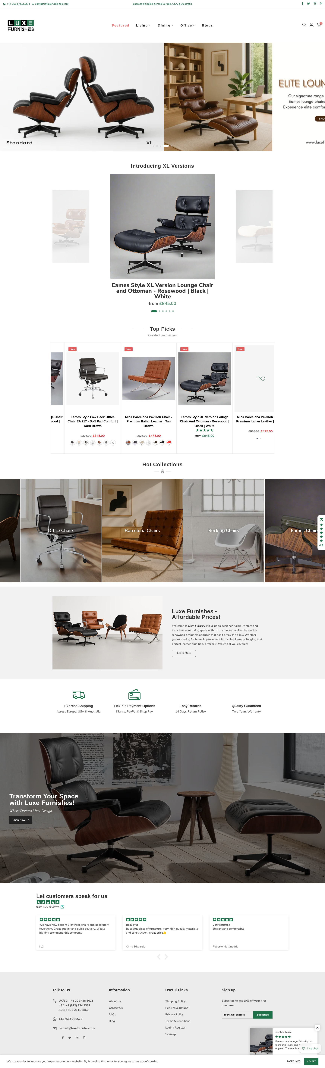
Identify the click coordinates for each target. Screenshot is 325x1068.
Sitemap (170, 1034)
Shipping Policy (175, 1001)
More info (294, 1061)
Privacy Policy (174, 1014)
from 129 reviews (47, 907)
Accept (311, 1061)
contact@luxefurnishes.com (51, 4)
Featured (121, 25)
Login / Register (175, 1028)
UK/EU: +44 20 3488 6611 (75, 1001)
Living (142, 25)
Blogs (207, 25)
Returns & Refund (176, 1008)
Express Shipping (78, 706)
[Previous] (57, 245)
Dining (164, 25)
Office (186, 25)
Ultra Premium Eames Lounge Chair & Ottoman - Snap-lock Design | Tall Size (185, 421)
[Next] (267, 245)
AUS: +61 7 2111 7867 (73, 1010)
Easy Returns (190, 706)
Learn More (184, 653)
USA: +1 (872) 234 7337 (74, 1005)
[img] (164, 902)
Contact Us (116, 1008)
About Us (115, 1001)
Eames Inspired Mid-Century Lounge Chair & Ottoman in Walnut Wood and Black (73, 421)
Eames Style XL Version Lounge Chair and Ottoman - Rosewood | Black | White (162, 291)
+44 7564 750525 (17, 4)
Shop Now (19, 820)
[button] (321, 532)
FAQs (112, 1014)
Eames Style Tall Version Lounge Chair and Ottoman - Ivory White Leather (241, 421)
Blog (112, 1021)
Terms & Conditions (177, 1021)
